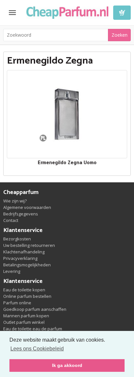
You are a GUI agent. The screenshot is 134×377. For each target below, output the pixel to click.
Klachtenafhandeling (24, 252)
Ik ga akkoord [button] (67, 365)
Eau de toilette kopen (24, 290)
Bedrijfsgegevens (20, 214)
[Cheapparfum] (67, 12)
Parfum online (17, 303)
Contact (10, 220)
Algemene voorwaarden (27, 207)
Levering (11, 271)
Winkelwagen (122, 13)
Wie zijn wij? (15, 201)
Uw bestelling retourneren (29, 245)
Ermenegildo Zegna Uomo (67, 162)
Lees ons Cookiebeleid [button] (37, 348)
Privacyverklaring (20, 258)
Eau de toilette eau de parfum (32, 329)
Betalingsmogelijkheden (27, 265)
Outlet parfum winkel (24, 322)
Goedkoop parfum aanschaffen (34, 309)
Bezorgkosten (17, 239)
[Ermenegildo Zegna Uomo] (67, 114)
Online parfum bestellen (27, 296)
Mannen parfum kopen (26, 316)
